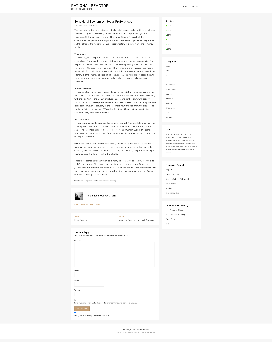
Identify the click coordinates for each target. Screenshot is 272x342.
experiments (177, 140)
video (168, 112)
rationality (168, 149)
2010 (169, 49)
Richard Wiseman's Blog (175, 214)
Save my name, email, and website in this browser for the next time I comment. (105, 303)
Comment (78, 240)
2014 (169, 30)
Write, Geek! (170, 219)
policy (185, 146)
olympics (176, 146)
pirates (181, 146)
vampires (168, 153)
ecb (186, 137)
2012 (169, 39)
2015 (169, 25)
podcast (169, 103)
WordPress (151, 332)
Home (186, 7)
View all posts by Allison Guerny (87, 204)
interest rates (191, 143)
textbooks (191, 149)
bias (184, 134)
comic (168, 80)
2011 (169, 44)
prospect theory (192, 146)
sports (183, 149)
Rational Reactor (90, 5)
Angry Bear (170, 169)
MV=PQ (169, 188)
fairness (106, 181)
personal (169, 98)
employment (169, 140)
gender (188, 140)
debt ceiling (174, 137)
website (169, 117)
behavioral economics (97, 181)
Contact (196, 7)
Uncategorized (171, 108)
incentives (173, 143)
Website (77, 290)
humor (168, 143)
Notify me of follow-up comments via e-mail (91, 315)
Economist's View (172, 174)
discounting (181, 137)
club (167, 75)
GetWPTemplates (134, 332)
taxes (187, 149)
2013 (169, 35)
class (81, 181)
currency (168, 137)
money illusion (170, 146)
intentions (184, 143)
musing (169, 94)
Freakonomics (171, 183)
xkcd (167, 224)
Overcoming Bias (172, 193)
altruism (168, 134)
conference (170, 84)
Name (77, 270)
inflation (178, 143)
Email (77, 280)
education (190, 137)
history (192, 140)
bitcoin (188, 134)
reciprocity (113, 181)
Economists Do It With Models (178, 179)
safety (179, 149)
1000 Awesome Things (175, 210)
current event (171, 89)
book (168, 66)
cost (191, 134)
